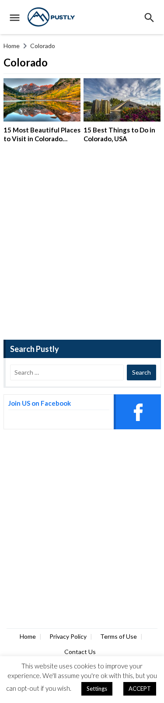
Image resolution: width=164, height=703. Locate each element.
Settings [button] (97, 688)
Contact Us (80, 651)
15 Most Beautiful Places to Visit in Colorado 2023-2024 (41, 138)
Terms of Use (118, 636)
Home (28, 636)
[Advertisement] (82, 245)
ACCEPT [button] (140, 688)
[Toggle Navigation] (12, 17)
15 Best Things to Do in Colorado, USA (119, 134)
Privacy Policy (68, 636)
